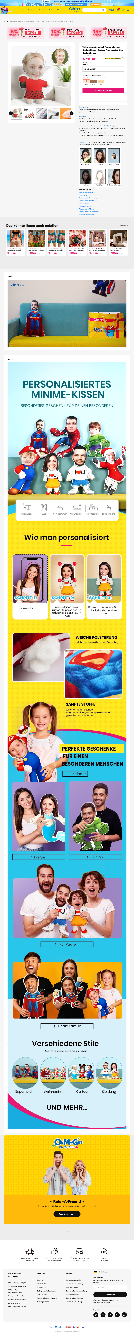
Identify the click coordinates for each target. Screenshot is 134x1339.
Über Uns (41, 1274)
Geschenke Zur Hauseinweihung (76, 1291)
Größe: (85, 64)
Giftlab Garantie (42, 1294)
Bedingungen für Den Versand (46, 1291)
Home (6, 21)
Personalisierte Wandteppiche (88, 201)
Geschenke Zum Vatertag (74, 1302)
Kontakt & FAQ (41, 1287)
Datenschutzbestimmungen (17, 1299)
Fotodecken (83, 195)
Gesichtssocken (84, 203)
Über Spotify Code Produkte (17, 1306)
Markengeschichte (43, 1302)
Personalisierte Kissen (86, 192)
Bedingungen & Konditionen (17, 1296)
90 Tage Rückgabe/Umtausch (17, 1286)
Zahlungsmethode (14, 1303)
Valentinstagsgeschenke (87, 214)
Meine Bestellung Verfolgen (17, 1283)
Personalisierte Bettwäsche (87, 198)
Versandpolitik (41, 1284)
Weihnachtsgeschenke (73, 1294)
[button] (11, 113)
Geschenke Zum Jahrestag (74, 1284)
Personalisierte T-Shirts (86, 209)
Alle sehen (123, 225)
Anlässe (69, 1274)
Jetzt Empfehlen (66, 1214)
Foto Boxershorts (84, 206)
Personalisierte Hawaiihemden (89, 212)
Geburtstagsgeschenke (73, 1280)
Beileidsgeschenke (72, 1287)
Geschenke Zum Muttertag (74, 1298)
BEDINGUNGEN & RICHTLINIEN (14, 1275)
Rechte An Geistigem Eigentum (47, 1298)
